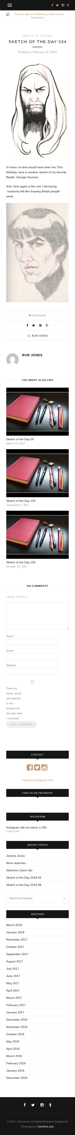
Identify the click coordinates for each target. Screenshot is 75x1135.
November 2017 (17, 939)
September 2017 (17, 954)
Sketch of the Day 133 (20, 500)
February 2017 (16, 1005)
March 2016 (14, 1056)
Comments (37, 315)
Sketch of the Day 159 (20, 562)
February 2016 (16, 1063)
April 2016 (13, 1048)
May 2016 (12, 1041)
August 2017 (14, 961)
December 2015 (17, 1077)
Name (10, 636)
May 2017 (12, 983)
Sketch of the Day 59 (20, 439)
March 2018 (14, 925)
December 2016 (17, 1019)
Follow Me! (12, 831)
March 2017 (14, 997)
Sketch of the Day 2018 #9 (23, 877)
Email (10, 650)
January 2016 (15, 1070)
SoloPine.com (46, 1126)
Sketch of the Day (37, 36)
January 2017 (15, 1012)
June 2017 (13, 976)
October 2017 (15, 946)
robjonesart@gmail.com (37, 780)
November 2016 (17, 1027)
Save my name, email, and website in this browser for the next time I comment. (14, 703)
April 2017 (13, 990)
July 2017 (12, 968)
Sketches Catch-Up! (19, 870)
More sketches (16, 863)
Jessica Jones (15, 855)
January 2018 (15, 932)
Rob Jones (40, 335)
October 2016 (15, 1034)
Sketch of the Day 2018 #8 (23, 884)
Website (11, 665)
